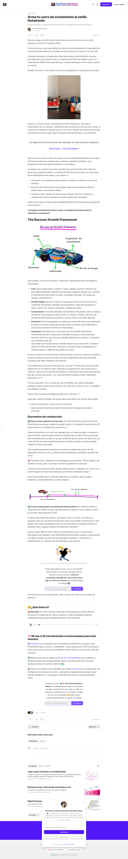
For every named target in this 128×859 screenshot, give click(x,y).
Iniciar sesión (119, 4)
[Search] (93, 4)
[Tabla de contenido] (2, 429)
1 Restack (43, 712)
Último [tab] (40, 766)
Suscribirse (106, 4)
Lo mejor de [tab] (32, 766)
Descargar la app (74, 850)
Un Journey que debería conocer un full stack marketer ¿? (47, 790)
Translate (32, 13)
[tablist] (37, 741)
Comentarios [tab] (33, 741)
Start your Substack (57, 850)
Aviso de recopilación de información (57, 839)
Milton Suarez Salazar (39, 28)
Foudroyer (35, 644)
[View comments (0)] (37, 35)
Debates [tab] (47, 766)
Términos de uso (64, 837)
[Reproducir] (31, 625)
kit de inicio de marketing (69, 658)
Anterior (35, 727)
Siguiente (92, 727)
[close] (83, 802)
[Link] (24, 219)
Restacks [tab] (42, 741)
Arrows (76, 669)
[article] (64, 776)
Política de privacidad (77, 839)
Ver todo (32, 815)
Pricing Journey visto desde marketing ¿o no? (49, 787)
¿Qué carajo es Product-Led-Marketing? (47, 772)
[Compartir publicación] (98, 4)
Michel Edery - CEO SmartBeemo (64, 149)
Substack (54, 855)
